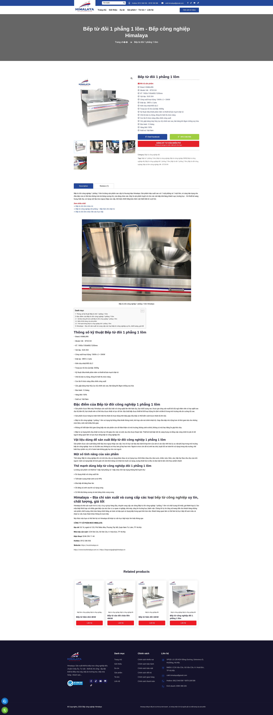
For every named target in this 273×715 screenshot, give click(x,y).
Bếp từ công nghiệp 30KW (178, 158)
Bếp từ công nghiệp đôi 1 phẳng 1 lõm (157, 161)
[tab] (83, 186)
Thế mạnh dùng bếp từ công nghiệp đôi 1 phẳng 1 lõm (94, 323)
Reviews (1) (104, 186)
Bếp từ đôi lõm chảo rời (84, 206)
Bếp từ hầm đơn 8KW (86, 617)
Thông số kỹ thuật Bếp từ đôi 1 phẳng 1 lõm (92, 314)
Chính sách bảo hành (146, 664)
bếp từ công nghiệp (171, 497)
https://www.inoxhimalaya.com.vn (86, 550)
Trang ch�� (122, 42)
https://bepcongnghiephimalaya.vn (112, 550)
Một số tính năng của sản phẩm (87, 321)
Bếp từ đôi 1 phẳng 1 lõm (179, 161)
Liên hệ (150, 10)
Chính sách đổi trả (145, 673)
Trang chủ (102, 10)
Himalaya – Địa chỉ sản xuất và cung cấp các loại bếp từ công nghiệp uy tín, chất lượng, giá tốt (110, 326)
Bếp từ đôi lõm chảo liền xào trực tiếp (89, 212)
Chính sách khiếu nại (146, 659)
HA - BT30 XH (163, 164)
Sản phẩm (131, 10)
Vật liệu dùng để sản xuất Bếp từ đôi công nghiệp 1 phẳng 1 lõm (97, 319)
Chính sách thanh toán (146, 681)
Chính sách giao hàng (146, 677)
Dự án (122, 10)
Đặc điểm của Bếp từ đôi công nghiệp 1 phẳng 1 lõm (95, 316)
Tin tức (141, 10)
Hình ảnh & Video (189, 10)
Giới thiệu (113, 10)
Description (83, 186)
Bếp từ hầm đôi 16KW (149, 617)
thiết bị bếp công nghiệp (101, 506)
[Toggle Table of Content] (141, 311)
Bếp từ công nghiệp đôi (152, 155)
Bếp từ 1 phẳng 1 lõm (149, 158)
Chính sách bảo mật (145, 668)
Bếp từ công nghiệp (163, 158)
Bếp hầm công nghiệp (83, 612)
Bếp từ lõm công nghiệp (151, 164)
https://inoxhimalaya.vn (89, 545)
